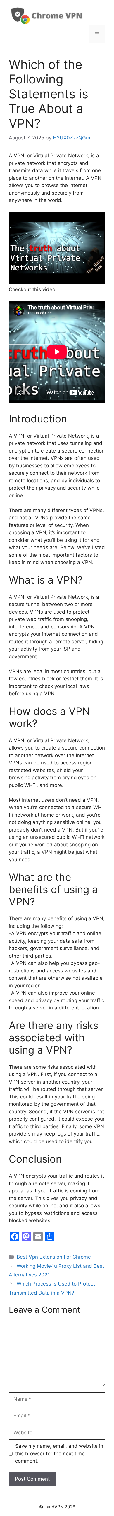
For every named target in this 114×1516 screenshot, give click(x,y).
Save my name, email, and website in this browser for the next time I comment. (59, 1453)
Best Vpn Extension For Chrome (54, 1257)
